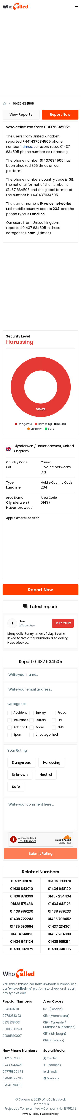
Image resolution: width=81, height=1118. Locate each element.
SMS (61, 727)
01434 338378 (59, 881)
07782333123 (12, 1016)
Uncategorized (46, 734)
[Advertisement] (40, 53)
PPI (60, 720)
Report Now (60, 114)
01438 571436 (21, 903)
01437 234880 (59, 934)
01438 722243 (21, 918)
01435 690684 (21, 926)
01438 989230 (21, 911)
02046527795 (12, 1078)
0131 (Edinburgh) (54, 1033)
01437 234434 (59, 896)
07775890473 (13, 1071)
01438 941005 (59, 949)
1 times (26, 146)
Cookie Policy (50, 1114)
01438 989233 (59, 911)
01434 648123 (59, 903)
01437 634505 (23, 103)
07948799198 (12, 1085)
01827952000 (12, 1058)
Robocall (20, 727)
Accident (20, 712)
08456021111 (11, 1009)
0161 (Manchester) (56, 1016)
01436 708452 (59, 918)
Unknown (19, 774)
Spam (17, 734)
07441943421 (12, 1065)
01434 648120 (59, 888)
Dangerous (21, 762)
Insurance (21, 720)
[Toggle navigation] (75, 6)
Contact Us (40, 1104)
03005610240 (12, 1029)
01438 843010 (21, 888)
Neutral (46, 774)
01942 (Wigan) (53, 1040)
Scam (39, 727)
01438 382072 (21, 949)
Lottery (40, 720)
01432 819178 (21, 881)
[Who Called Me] (16, 6)
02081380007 (12, 1036)
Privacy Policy (30, 1114)
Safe (16, 786)
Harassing (51, 762)
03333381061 (11, 1022)
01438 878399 (21, 896)
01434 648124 (21, 941)
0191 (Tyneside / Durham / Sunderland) (59, 1024)
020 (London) (53, 1009)
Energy (40, 712)
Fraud (62, 712)
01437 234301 (59, 926)
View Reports (21, 114)
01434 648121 (21, 934)
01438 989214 (59, 941)
